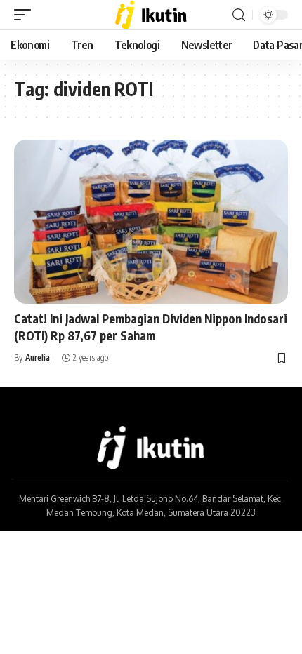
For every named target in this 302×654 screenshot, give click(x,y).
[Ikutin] (151, 14)
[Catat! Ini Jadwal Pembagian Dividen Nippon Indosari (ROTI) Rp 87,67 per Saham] (151, 222)
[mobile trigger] (26, 14)
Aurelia (37, 357)
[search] (239, 15)
